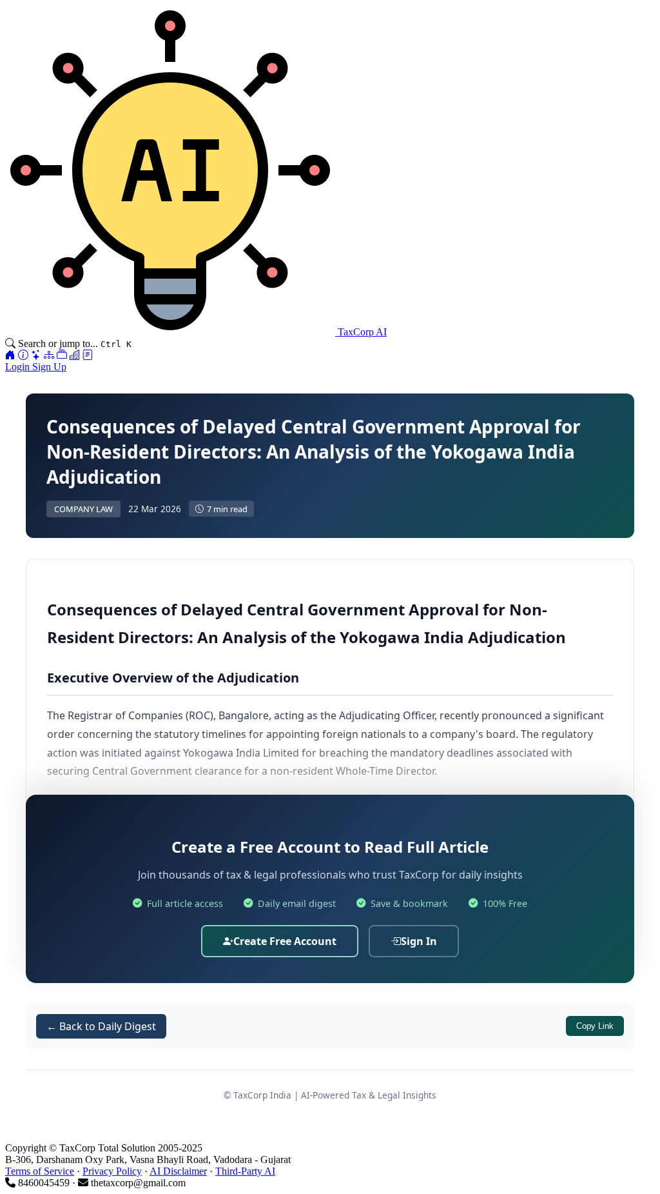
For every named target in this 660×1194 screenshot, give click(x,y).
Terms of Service (39, 1171)
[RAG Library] (62, 355)
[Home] (10, 355)
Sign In (419, 941)
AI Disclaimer (178, 1171)
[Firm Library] (75, 355)
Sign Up (49, 366)
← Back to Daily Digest (101, 1026)
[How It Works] (23, 355)
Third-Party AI (245, 1171)
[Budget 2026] (87, 355)
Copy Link (595, 1026)
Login (18, 366)
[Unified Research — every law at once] (49, 355)
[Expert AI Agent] (36, 355)
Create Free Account (284, 941)
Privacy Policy (112, 1171)
